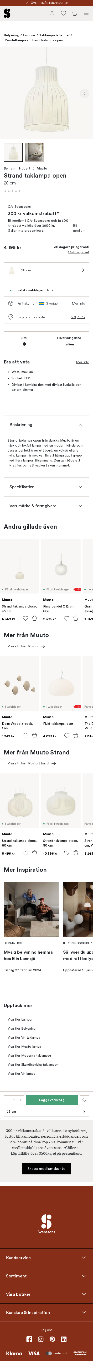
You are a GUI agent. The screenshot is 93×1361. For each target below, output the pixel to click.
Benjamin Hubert (17, 168)
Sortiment (16, 1276)
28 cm (11, 1111)
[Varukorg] (75, 13)
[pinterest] (52, 1339)
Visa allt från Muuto (23, 646)
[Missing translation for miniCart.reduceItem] (7, 1100)
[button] (12, 191)
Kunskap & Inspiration (28, 1312)
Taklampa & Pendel (54, 35)
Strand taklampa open (46, 40)
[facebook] (29, 1339)
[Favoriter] (63, 13)
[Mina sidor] (52, 13)
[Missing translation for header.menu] (86, 13)
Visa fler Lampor (20, 1019)
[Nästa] (84, 93)
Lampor (29, 35)
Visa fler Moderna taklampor (29, 1055)
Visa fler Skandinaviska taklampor (33, 1064)
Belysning (11, 35)
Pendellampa (15, 40)
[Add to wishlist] (25, 618)
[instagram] (41, 1339)
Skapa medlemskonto (46, 1169)
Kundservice (18, 1258)
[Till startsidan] (7, 13)
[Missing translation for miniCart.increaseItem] (20, 1100)
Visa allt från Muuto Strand (28, 763)
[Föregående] (8, 93)
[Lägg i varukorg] (34, 618)
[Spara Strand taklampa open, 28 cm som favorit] (84, 1100)
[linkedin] (64, 1339)
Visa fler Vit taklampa (24, 1037)
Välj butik (78, 317)
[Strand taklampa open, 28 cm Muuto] (46, 93)
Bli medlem (79, 228)
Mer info (78, 303)
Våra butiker (18, 1294)
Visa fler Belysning (22, 1028)
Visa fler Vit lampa (21, 1073)
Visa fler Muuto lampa (24, 1046)
